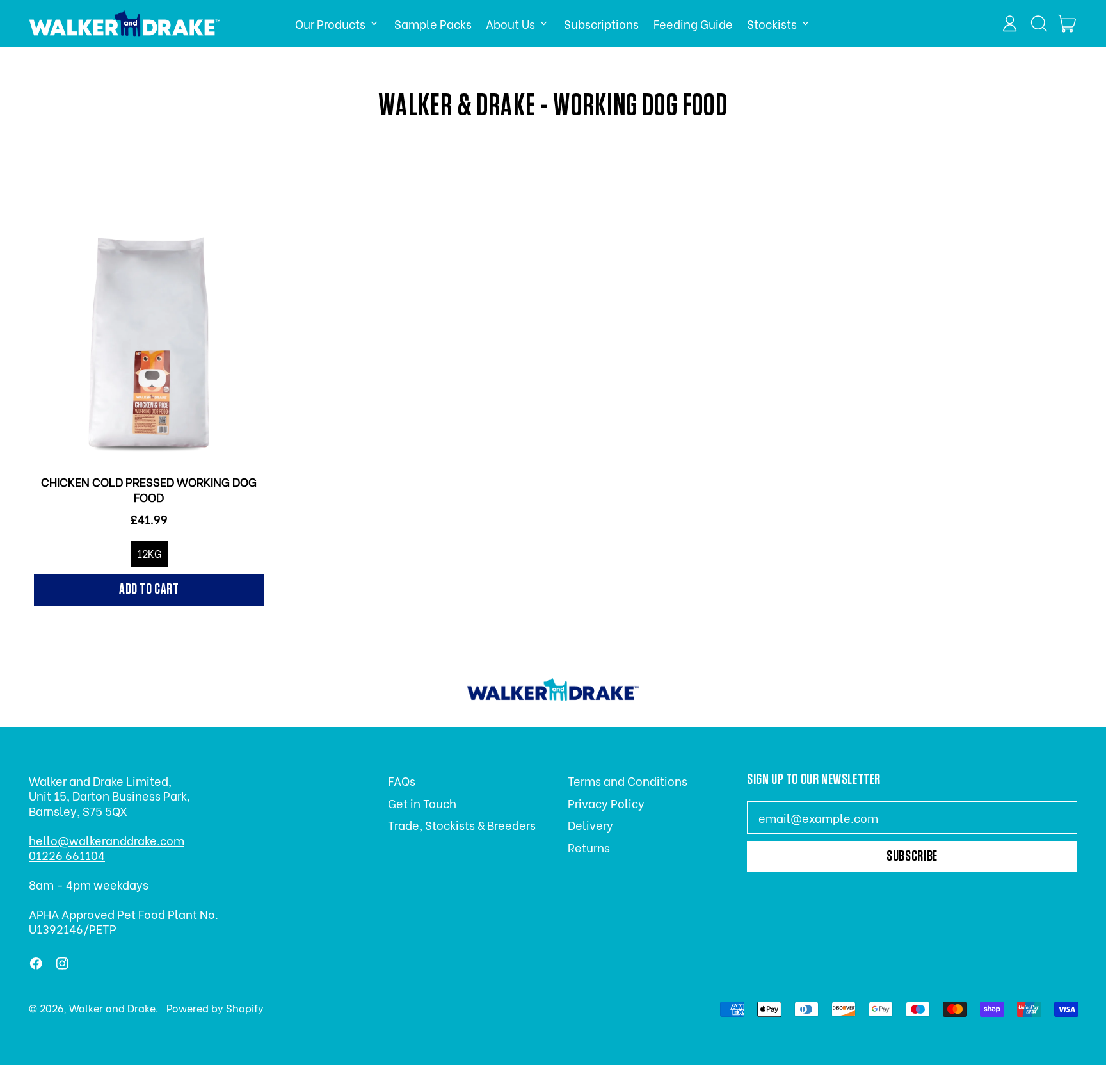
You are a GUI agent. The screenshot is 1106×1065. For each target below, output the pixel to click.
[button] (1039, 23)
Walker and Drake (112, 1007)
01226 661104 (67, 854)
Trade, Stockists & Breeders (462, 824)
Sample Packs (433, 23)
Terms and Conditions (627, 780)
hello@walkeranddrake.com (106, 840)
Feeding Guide (693, 23)
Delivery (590, 824)
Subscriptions (601, 23)
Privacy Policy (606, 802)
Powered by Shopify (215, 1007)
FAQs (401, 780)
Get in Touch (422, 802)
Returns (589, 847)
